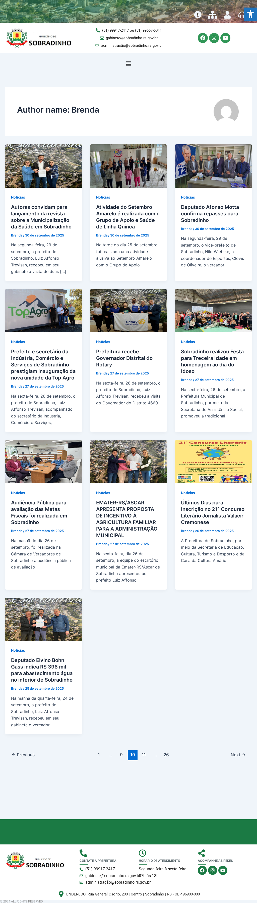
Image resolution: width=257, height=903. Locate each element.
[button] (250, 14)
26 (166, 754)
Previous (23, 754)
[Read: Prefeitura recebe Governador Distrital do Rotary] (128, 310)
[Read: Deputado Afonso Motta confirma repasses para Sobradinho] (213, 165)
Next (238, 754)
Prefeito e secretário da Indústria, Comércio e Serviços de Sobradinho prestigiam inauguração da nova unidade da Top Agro (43, 365)
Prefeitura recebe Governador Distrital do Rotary (124, 358)
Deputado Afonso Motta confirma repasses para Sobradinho (210, 213)
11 (144, 754)
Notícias (18, 197)
